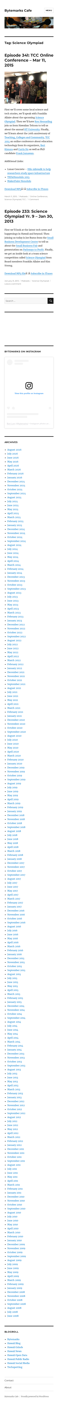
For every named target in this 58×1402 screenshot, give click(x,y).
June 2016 (12, 934)
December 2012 (15, 1101)
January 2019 (14, 811)
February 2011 (15, 1188)
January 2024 (14, 572)
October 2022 (14, 632)
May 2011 (12, 1176)
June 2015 (12, 982)
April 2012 (12, 1133)
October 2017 (14, 870)
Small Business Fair (27, 245)
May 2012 (12, 1129)
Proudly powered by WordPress (35, 1396)
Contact (9, 1380)
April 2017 (12, 894)
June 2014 (12, 1029)
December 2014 (15, 1006)
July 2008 (12, 1311)
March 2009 (14, 1280)
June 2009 (13, 1268)
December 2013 (15, 1053)
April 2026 (13, 465)
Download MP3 (13, 189)
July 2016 (12, 930)
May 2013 (12, 1081)
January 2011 (14, 1192)
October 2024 (14, 537)
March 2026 (14, 469)
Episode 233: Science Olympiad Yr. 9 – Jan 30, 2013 (29, 216)
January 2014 (14, 1049)
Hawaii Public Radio (18, 1359)
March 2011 (13, 1184)
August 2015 (14, 974)
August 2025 (14, 497)
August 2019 (14, 783)
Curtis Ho (23, 149)
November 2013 (16, 1057)
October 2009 (15, 1252)
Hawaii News (14, 1351)
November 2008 (16, 1296)
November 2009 (16, 1248)
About (8, 1387)
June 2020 (13, 743)
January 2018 (14, 859)
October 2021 (14, 680)
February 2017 (15, 902)
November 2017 (16, 866)
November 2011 (15, 1153)
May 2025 (12, 509)
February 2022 (15, 664)
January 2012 (14, 1145)
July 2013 (12, 1073)
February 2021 (15, 712)
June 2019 (12, 791)
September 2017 (16, 874)
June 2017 (12, 886)
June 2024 (13, 553)
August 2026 (14, 449)
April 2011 (12, 1180)
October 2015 (14, 966)
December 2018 (15, 815)
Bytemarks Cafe (18, 10)
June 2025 (13, 505)
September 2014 (16, 1017)
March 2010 (13, 1232)
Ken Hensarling (43, 121)
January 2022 (14, 668)
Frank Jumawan (25, 153)
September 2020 (16, 731)
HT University (32, 129)
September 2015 (16, 970)
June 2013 (12, 1077)
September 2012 (16, 1113)
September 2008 (16, 1304)
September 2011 (16, 1160)
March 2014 (13, 1041)
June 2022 (13, 648)
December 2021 (15, 672)
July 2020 (12, 739)
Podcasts (23, 196)
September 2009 (16, 1256)
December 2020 (16, 719)
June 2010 (12, 1220)
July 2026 (12, 453)
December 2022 (16, 624)
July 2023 (12, 596)
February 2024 (15, 568)
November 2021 (16, 676)
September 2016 (16, 922)
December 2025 (16, 481)
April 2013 (12, 1085)
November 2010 (16, 1200)
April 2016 (13, 942)
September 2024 (16, 541)
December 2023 (16, 576)
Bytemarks (13, 1339)
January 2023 (14, 620)
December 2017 (15, 862)
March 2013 (13, 1089)
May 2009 (12, 1272)
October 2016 (14, 918)
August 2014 (14, 1021)
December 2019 (15, 767)
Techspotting (14, 1367)
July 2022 (12, 644)
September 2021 (16, 684)
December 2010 (15, 1196)
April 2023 (13, 608)
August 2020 (14, 735)
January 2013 (14, 1097)
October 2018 (14, 823)
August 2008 (14, 1307)
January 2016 (14, 954)
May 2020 (12, 747)
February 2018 (15, 855)
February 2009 (15, 1284)
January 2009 (14, 1288)
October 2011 (14, 1157)
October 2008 (14, 1300)
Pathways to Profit (33, 249)
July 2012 (12, 1121)
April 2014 (12, 1037)
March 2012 (13, 1137)
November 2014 (16, 1010)
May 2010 (12, 1224)
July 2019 (12, 787)
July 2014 (12, 1025)
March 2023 (14, 612)
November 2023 (16, 580)
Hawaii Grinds (15, 1347)
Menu (49, 10)
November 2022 (16, 628)
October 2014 (14, 1013)
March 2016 (13, 946)
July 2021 (12, 692)
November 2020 (16, 723)
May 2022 (12, 652)
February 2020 (15, 759)
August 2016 (14, 926)
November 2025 (16, 485)
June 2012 (12, 1125)
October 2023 (14, 584)
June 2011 (12, 1172)
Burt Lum (11, 423)
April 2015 (12, 990)
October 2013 (14, 1061)
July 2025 (12, 501)
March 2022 (14, 660)
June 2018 (12, 839)
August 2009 (14, 1260)
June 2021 (12, 696)
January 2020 (14, 763)
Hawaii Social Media (18, 1363)
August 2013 (14, 1069)
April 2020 (13, 751)
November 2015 (16, 962)
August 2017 (14, 878)
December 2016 (15, 910)
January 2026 (14, 477)
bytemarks (23, 423)
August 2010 (14, 1212)
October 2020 (14, 727)
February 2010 (15, 1236)
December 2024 (16, 529)
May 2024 (12, 557)
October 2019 (14, 775)
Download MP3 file (15, 273)
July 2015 (12, 978)
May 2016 (12, 938)
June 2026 (13, 457)
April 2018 (12, 847)
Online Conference (38, 196)
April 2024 (13, 561)
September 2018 (16, 827)
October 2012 (14, 1109)
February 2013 (15, 1093)
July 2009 (12, 1264)
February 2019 (15, 807)
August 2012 (14, 1117)
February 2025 (15, 521)
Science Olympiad (13, 199)
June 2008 (13, 1315)
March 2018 (13, 851)
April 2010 (12, 1228)
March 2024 (14, 564)
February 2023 (15, 616)
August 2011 (14, 1164)
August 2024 (14, 545)
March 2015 (13, 994)
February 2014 (15, 1045)
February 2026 (15, 473)
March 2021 (13, 708)
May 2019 (12, 795)
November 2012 (16, 1105)
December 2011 (15, 1149)
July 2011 (12, 1168)
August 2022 (14, 640)
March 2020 (14, 755)
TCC (24, 199)
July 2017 (12, 882)
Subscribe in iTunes (37, 189)
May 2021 (12, 700)
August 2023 (14, 592)
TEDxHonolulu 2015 (18, 177)
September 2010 (16, 1208)
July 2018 (12, 835)
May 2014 (12, 1033)
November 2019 (16, 771)
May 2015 (12, 986)
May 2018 (12, 843)
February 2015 (15, 998)
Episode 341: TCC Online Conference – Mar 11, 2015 (29, 60)
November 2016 (16, 914)
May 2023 (12, 604)
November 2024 (16, 533)
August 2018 (14, 831)
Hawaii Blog (14, 1343)
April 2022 (13, 656)
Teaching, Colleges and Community (24, 137)
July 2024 (12, 549)
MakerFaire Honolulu (19, 181)
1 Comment (33, 199)
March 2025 (14, 517)
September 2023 (16, 588)
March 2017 (13, 898)
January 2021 (14, 715)
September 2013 (16, 1065)
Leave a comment (13, 284)
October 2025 (14, 489)
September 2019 (16, 779)
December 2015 (15, 958)
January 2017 (14, 906)
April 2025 (13, 513)
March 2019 (13, 803)
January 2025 (14, 525)
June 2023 (12, 600)
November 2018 (16, 819)
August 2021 (14, 688)
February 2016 (15, 950)
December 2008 (16, 1292)
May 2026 (12, 461)
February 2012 (15, 1141)
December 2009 (16, 1244)
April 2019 (13, 799)
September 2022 (16, 636)
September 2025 (16, 493)
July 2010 (12, 1216)
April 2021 (12, 704)
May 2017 (12, 890)
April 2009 (13, 1276)
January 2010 (14, 1240)
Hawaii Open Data (17, 1355)
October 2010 (14, 1204)
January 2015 (14, 1002)
